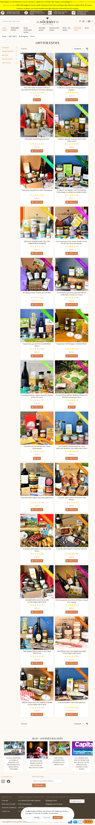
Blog (87, 28)
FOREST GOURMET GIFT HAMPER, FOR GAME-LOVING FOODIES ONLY (72, 191)
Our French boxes (25, 804)
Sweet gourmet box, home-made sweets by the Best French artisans (71, 242)
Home (4, 36)
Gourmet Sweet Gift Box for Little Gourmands (37, 447)
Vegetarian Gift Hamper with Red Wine (71, 344)
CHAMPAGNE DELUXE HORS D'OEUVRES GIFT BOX (37, 601)
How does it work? (8, 804)
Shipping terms (51, 800)
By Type (5, 55)
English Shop (76, 801)
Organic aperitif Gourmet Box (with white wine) (72, 140)
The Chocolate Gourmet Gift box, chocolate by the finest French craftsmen (37, 89)
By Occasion (7, 59)
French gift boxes (54, 29)
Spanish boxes (42, 29)
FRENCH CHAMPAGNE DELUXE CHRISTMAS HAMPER (37, 242)
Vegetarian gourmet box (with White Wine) (37, 345)
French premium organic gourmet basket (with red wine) (37, 396)
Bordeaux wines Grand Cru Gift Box (37, 293)
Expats (32, 36)
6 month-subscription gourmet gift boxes (37, 497)
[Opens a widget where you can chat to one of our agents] (88, 821)
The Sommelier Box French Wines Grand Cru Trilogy (71, 601)
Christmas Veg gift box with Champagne (37, 190)
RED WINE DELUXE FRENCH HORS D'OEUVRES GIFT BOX (71, 652)
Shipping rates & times (54, 804)
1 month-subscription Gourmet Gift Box (71, 549)
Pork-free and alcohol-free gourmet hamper (72, 89)
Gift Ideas (6, 63)
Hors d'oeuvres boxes (28, 30)
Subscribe (39, 785)
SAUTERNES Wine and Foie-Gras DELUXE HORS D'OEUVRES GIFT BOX (71, 447)
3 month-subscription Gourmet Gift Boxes (72, 499)
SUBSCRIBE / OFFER (15, 29)
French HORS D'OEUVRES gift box (71, 702)
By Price (5, 48)
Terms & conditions (9, 807)
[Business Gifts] (73, 13)
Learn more (53, 813)
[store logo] (47, 20)
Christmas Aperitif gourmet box (36, 139)
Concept (5, 800)
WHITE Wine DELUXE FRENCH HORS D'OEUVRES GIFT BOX (37, 704)
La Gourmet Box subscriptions (29, 800)
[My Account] (80, 21)
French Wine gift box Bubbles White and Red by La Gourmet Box (71, 396)
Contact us (6, 811)
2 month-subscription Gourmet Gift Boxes (37, 550)
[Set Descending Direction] (87, 49)
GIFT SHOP (4, 29)
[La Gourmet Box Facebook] (8, 781)
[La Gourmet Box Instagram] (3, 781)
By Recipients (23, 36)
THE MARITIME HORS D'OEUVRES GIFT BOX (37, 652)
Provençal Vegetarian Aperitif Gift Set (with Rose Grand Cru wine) (71, 294)
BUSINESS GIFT (77, 29)
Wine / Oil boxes (66, 29)
